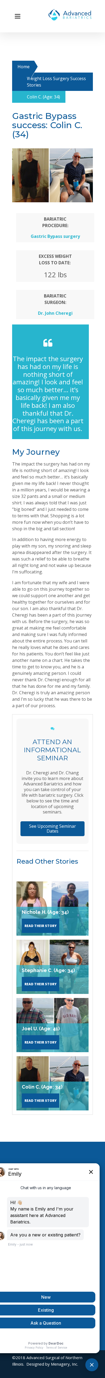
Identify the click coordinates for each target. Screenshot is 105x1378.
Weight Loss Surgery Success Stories (56, 82)
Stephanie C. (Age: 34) (48, 970)
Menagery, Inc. (64, 1364)
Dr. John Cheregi (55, 313)
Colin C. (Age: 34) (42, 1086)
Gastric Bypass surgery (55, 236)
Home (24, 67)
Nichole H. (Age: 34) (45, 912)
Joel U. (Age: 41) (41, 1028)
